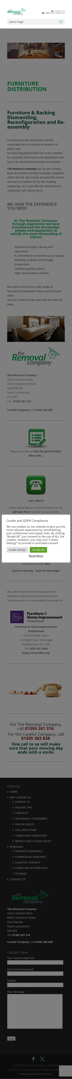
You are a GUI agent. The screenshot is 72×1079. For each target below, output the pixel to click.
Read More (36, 556)
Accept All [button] (38, 549)
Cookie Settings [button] (17, 549)
